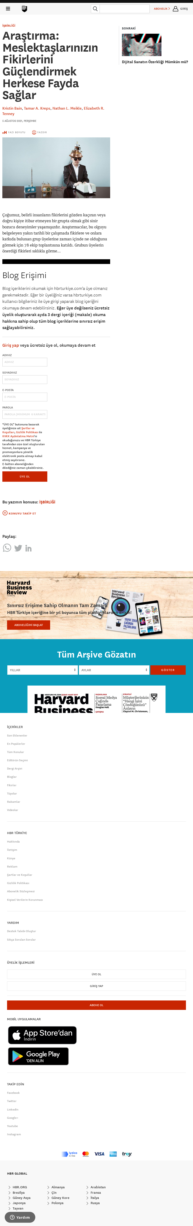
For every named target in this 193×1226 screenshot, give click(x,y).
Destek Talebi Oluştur (21, 931)
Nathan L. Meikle (67, 108)
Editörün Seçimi (17, 760)
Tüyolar (12, 793)
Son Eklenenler (17, 735)
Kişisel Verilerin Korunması (25, 900)
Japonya (19, 1203)
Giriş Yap (96, 986)
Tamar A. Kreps (37, 108)
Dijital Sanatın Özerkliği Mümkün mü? (155, 61)
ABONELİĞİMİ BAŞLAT (28, 625)
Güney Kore (60, 1198)
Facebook (13, 1093)
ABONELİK (161, 9)
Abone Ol (96, 1005)
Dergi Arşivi (14, 768)
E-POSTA (8, 390)
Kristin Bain (12, 108)
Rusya (95, 1203)
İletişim (12, 850)
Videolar (12, 810)
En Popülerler (16, 744)
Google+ (12, 1118)
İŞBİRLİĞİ (8, 26)
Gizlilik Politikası (27, 432)
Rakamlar (13, 802)
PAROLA (7, 407)
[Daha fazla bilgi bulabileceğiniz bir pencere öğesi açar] (20, 1218)
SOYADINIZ (9, 372)
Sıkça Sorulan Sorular (21, 940)
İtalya (94, 1198)
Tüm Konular (15, 752)
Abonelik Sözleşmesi (21, 891)
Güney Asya (21, 1198)
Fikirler (11, 785)
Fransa (95, 1192)
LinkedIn (12, 1109)
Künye (11, 858)
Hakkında (13, 841)
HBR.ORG (19, 1187)
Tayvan (17, 1208)
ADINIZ (7, 355)
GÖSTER (168, 670)
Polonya (57, 1203)
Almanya (58, 1187)
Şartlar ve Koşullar (19, 875)
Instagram (14, 1134)
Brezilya (18, 1192)
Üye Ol (96, 974)
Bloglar (12, 777)
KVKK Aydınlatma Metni (18, 436)
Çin (53, 1192)
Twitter (11, 1101)
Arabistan (98, 1187)
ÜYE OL (25, 476)
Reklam (12, 866)
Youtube (12, 1126)
